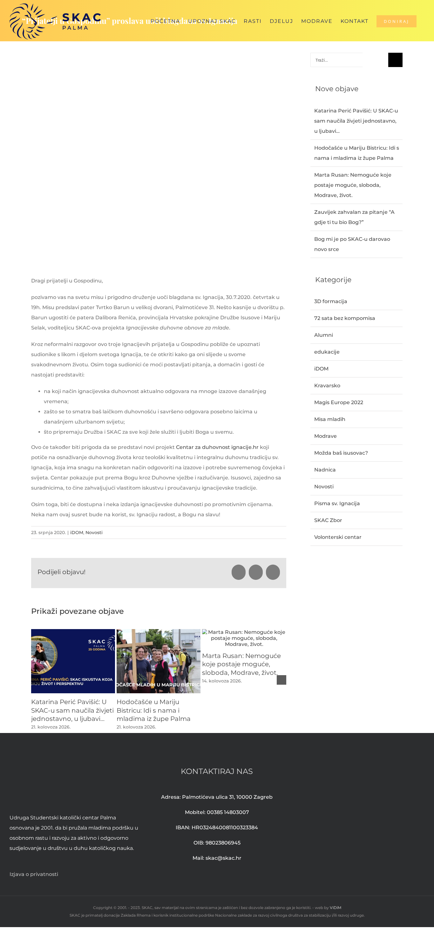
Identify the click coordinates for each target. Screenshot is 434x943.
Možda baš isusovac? (341, 453)
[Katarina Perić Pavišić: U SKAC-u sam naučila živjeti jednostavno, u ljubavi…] (73, 632)
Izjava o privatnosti (34, 874)
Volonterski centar (338, 537)
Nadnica (325, 470)
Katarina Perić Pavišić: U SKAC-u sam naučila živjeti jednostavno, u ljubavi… (72, 710)
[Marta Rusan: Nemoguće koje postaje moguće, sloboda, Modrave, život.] (244, 632)
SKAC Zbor (328, 520)
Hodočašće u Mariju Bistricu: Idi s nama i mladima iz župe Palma (154, 710)
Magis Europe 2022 (338, 402)
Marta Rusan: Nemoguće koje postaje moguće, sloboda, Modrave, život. (241, 664)
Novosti (94, 532)
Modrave (325, 436)
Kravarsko (327, 386)
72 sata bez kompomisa (344, 318)
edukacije (327, 352)
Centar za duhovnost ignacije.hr (217, 447)
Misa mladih (329, 419)
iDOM (76, 532)
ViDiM (335, 907)
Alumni (323, 335)
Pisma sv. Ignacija (337, 503)
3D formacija (330, 301)
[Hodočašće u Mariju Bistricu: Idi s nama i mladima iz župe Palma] (158, 632)
